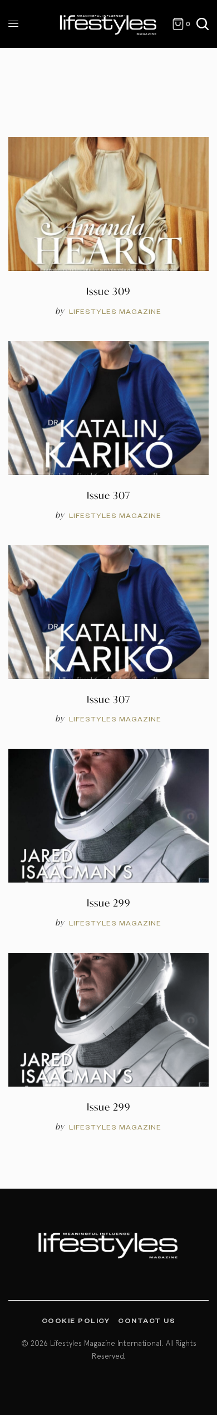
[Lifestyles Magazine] (108, 24)
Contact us (146, 1320)
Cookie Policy (76, 1320)
